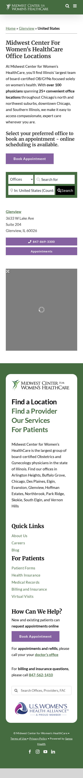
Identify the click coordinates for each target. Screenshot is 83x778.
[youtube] (45, 752)
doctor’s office (46, 654)
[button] (35, 636)
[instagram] (38, 752)
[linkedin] (53, 752)
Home (11, 28)
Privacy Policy (38, 738)
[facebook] (30, 752)
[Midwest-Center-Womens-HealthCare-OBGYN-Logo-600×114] (40, 381)
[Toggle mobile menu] (75, 6)
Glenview (26, 28)
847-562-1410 (41, 675)
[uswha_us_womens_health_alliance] (41, 700)
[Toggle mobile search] (67, 6)
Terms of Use (18, 738)
